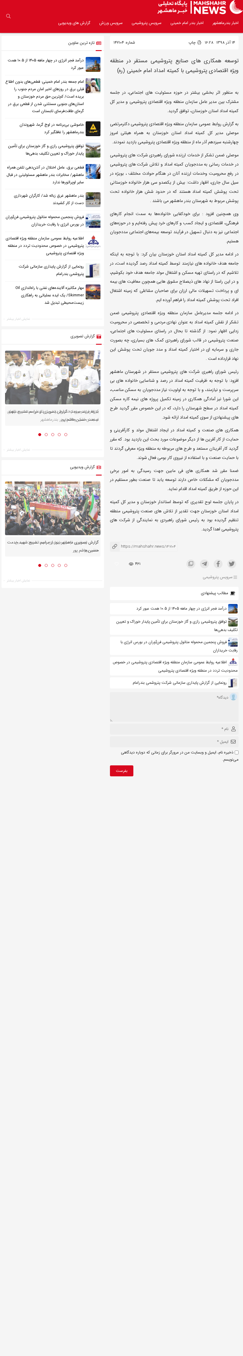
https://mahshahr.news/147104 (143, 546)
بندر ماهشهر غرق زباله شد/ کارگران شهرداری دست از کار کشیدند (49, 199)
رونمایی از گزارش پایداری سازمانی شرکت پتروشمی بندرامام (180, 683)
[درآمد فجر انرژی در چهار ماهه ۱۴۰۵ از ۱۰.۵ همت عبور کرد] (93, 64)
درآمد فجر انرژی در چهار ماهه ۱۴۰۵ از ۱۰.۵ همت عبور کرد (181, 608)
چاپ (192, 42)
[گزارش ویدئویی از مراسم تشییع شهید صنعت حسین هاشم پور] (52, 508)
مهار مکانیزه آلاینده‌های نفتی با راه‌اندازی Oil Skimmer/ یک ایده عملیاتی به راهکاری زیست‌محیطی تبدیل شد (49, 295)
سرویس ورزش (111, 23)
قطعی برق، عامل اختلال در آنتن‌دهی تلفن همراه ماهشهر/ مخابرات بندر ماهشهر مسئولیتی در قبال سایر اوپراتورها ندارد (45, 174)
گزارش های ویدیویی (74, 23)
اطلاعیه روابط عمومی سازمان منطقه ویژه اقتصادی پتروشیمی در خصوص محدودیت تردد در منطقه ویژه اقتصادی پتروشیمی (45, 245)
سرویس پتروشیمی (147, 23)
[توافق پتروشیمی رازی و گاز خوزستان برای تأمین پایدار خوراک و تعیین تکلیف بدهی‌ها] (93, 150)
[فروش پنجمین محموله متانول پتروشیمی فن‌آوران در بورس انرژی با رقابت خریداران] (93, 221)
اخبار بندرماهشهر (225, 23)
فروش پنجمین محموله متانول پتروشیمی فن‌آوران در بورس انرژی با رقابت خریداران (45, 221)
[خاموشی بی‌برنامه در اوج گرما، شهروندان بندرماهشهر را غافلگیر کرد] (93, 128)
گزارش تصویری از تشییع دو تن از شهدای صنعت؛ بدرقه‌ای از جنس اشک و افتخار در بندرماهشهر (53, 415)
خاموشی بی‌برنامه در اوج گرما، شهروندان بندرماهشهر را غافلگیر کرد (52, 128)
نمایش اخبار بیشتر (18, 319)
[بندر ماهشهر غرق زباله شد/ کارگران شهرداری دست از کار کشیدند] (93, 199)
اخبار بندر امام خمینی (187, 23)
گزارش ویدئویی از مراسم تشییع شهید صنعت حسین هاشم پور (57, 546)
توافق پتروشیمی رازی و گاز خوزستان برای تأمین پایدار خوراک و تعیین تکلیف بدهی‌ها (46, 150)
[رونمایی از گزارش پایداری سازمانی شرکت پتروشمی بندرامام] (93, 270)
